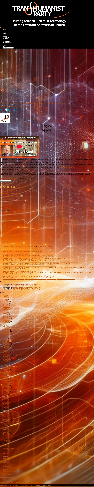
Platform (5, 33)
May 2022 (5, 350)
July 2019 (5, 393)
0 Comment (22, 106)
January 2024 (6, 330)
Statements (5, 469)
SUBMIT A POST (4, 204)
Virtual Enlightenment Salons (9, 471)
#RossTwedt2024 (49, 246)
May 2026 (5, 299)
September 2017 (7, 421)
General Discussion (7, 452)
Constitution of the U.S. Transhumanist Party (11, 190)
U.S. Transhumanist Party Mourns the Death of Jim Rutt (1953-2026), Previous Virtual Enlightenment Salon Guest (29, 260)
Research (5, 465)
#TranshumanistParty (20, 246)
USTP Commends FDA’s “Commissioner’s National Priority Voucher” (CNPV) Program (23, 251)
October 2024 (6, 320)
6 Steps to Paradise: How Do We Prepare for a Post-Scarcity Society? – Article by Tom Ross (24, 275)
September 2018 (7, 406)
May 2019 (5, 395)
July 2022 (5, 348)
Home (4, 29)
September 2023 (7, 333)
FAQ (4, 39)
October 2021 (6, 357)
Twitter (5, 45)
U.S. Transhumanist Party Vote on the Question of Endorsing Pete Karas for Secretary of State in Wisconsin (28, 264)
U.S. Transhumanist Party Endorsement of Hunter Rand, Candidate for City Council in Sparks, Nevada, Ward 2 (28, 277)
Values (4, 32)
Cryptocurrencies (7, 231)
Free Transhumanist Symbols (7, 199)
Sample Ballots (6, 466)
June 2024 (5, 325)
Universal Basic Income (8, 236)
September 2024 (7, 321)
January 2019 (6, 400)
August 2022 (6, 347)
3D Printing (6, 229)
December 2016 (6, 433)
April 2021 (5, 365)
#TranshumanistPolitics (30, 246)
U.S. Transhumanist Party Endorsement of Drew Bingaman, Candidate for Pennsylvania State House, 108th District (29, 266)
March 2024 (6, 327)
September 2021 (7, 359)
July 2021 (5, 361)
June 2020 (5, 378)
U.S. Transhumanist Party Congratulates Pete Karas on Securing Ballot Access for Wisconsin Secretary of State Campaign (31, 256)
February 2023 (6, 341)
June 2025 (5, 311)
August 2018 (6, 407)
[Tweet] (9, 109)
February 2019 (6, 399)
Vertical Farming (7, 234)
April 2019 (5, 397)
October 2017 (6, 420)
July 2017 (5, 424)
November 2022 (7, 344)
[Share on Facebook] (2, 109)
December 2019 (6, 386)
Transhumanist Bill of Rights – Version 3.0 (10, 193)
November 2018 (7, 403)
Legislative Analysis (7, 457)
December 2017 (6, 417)
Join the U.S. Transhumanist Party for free (9, 178)
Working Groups (7, 474)
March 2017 (6, 429)
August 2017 (6, 423)
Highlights (5, 38)
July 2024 (5, 324)
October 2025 (6, 307)
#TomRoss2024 (40, 246)
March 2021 (6, 367)
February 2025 (6, 314)
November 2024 (7, 318)
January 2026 (6, 303)
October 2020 (6, 373)
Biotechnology (6, 222)
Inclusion (5, 454)
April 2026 (5, 300)
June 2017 (5, 425)
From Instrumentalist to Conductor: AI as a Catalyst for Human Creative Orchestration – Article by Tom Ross (28, 276)
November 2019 (7, 387)
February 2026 (6, 301)
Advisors (5, 36)
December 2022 (6, 343)
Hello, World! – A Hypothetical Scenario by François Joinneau (17, 259)
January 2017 (6, 432)
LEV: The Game (4, 207)
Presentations (6, 462)
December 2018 (6, 402)
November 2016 (7, 434)
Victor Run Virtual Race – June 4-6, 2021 (10, 477)
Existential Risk (7, 239)
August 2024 (6, 322)
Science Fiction (6, 467)
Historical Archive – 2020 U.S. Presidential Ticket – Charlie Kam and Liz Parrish (20, 479)
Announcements (6, 441)
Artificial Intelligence (8, 214)
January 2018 (6, 416)
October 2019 (6, 389)
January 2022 (6, 354)
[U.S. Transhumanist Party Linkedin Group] (8, 187)
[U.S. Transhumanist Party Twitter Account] (4, 187)
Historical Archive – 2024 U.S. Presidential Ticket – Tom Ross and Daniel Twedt (21, 482)
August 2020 (6, 376)
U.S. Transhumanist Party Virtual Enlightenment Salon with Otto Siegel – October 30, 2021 (33, 103)
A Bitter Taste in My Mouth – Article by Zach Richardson (16, 254)
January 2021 (6, 369)
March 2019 (6, 398)
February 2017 (6, 430)
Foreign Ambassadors (8, 450)
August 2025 (6, 309)
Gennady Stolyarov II (14, 106)
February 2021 (6, 368)
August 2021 (6, 360)
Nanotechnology (7, 224)
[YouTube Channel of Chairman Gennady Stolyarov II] (11, 187)
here (61, 162)
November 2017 (7, 419)
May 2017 (5, 427)
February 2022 (6, 352)
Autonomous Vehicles (8, 227)
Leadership (6, 34)
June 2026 (5, 297)
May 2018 (5, 411)
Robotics (5, 219)
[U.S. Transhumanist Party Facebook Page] (1, 187)
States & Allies (6, 41)
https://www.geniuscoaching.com (67, 167)
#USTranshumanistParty (8, 246)
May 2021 (5, 364)
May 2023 (5, 337)
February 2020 (6, 384)
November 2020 (7, 372)
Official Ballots (6, 458)
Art (3, 443)
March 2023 (6, 339)
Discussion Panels (7, 446)
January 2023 (6, 342)
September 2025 (7, 308)
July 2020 (5, 377)
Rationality (6, 241)
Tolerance (5, 470)
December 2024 (6, 317)
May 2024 (5, 326)
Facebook (5, 43)
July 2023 (5, 335)
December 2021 (6, 355)
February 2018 (6, 415)
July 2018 (5, 408)
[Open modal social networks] (19, 109)
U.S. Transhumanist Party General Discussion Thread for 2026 (26, 284)
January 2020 (6, 385)
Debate (4, 445)
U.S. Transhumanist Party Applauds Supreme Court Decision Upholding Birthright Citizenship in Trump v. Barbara (29, 255)
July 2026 (5, 296)
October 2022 (6, 346)
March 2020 (6, 382)
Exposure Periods (7, 449)
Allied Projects (6, 440)
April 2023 (5, 338)
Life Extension (6, 212)
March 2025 (6, 313)
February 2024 (6, 329)
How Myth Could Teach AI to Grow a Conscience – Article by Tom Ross (19, 271)
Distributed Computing (8, 448)
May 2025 (5, 312)
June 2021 (5, 363)
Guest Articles (6, 453)
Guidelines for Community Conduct (9, 201)
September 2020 (7, 374)
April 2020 (5, 381)
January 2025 (6, 316)
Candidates (6, 37)
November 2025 (7, 305)
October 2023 (6, 331)
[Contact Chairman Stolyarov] (14, 187)
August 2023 (6, 334)
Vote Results (6, 473)
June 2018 (5, 410)
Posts (4, 30)
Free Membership (7, 42)
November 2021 (7, 356)
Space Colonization (7, 217)
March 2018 (6, 414)
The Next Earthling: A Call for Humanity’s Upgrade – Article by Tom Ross (20, 269)
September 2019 (7, 390)
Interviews (5, 456)
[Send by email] (15, 109)
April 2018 (5, 412)
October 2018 (6, 404)
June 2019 (5, 394)
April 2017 (5, 428)
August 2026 (6, 295)
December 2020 (6, 370)
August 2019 (6, 391)
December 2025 (6, 304)
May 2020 (5, 380)
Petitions (5, 460)
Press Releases (6, 463)
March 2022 (6, 351)
